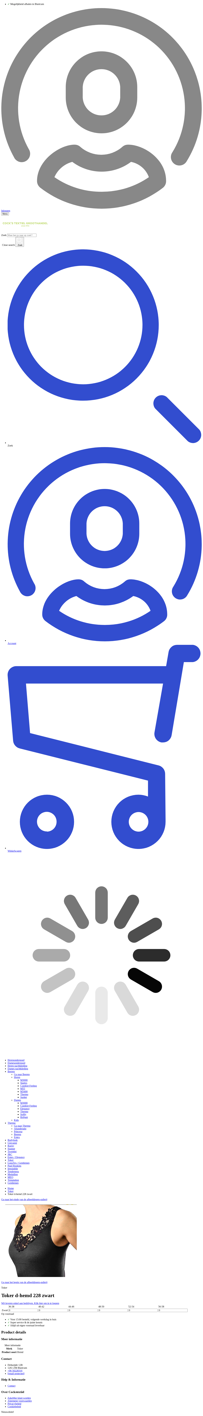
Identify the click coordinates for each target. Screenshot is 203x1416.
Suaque (11, 1148)
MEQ (10, 1177)
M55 (22, 1088)
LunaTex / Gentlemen (18, 1163)
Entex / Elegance (16, 1157)
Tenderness (13, 1171)
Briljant (24, 1117)
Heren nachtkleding (17, 1065)
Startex (23, 1083)
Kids (16, 1120)
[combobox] (21, 235)
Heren (17, 1077)
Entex (17, 1137)
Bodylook (13, 1140)
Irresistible (13, 1168)
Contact (11, 1385)
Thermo (24, 1094)
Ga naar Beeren (22, 1074)
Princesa (18, 1131)
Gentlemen (13, 1183)
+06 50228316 (15, 1370)
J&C (10, 1154)
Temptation (13, 1180)
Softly (23, 1114)
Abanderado (20, 1128)
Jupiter (23, 1097)
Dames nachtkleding (18, 1068)
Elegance (24, 1108)
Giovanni (12, 1143)
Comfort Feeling (28, 1085)
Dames (17, 1100)
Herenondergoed (16, 1060)
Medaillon (13, 1174)
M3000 (24, 1080)
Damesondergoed (16, 1063)
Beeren (11, 1071)
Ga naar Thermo (22, 1125)
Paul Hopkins (14, 1165)
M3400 (24, 1091)
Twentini (12, 1151)
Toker (10, 1160)
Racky (11, 1145)
